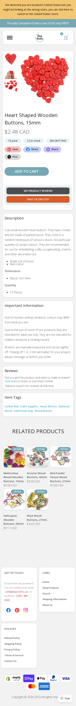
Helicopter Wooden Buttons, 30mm (14, 519)
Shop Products (50, 587)
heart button (48, 406)
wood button (43, 410)
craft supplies (29, 406)
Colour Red (12, 406)
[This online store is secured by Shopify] (13, 678)
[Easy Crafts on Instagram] (26, 610)
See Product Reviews (38, 190)
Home (45, 582)
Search (46, 593)
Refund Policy (12, 638)
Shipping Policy (13, 643)
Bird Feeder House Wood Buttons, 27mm (60, 477)
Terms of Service (14, 655)
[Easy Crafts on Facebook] (8, 610)
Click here (11, 381)
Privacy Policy (12, 649)
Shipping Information (54, 599)
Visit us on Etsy (38, 199)
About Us (47, 605)
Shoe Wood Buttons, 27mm (37, 517)
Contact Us (10, 661)
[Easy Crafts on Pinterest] (17, 610)
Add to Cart (27, 171)
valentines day (23, 410)
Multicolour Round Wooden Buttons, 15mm (14, 477)
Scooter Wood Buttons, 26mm (37, 475)
